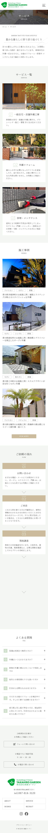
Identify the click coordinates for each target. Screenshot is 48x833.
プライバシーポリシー (24, 825)
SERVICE (29, 801)
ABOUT (7, 801)
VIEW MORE (24, 436)
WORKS (7, 806)
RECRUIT (29, 806)
